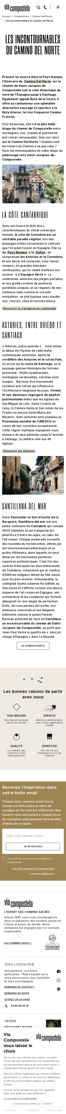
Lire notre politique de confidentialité (33, 868)
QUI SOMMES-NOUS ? (18, 943)
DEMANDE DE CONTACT (19, 987)
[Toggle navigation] (58, 7)
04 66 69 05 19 (19, 1005)
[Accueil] (18, 7)
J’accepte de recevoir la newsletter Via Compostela (29, 860)
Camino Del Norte (37, 81)
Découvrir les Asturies (19, 451)
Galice (40, 252)
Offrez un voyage (17, 999)
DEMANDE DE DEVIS (16, 993)
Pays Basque (17, 252)
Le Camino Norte (33, 645)
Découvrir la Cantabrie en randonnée (29, 308)
